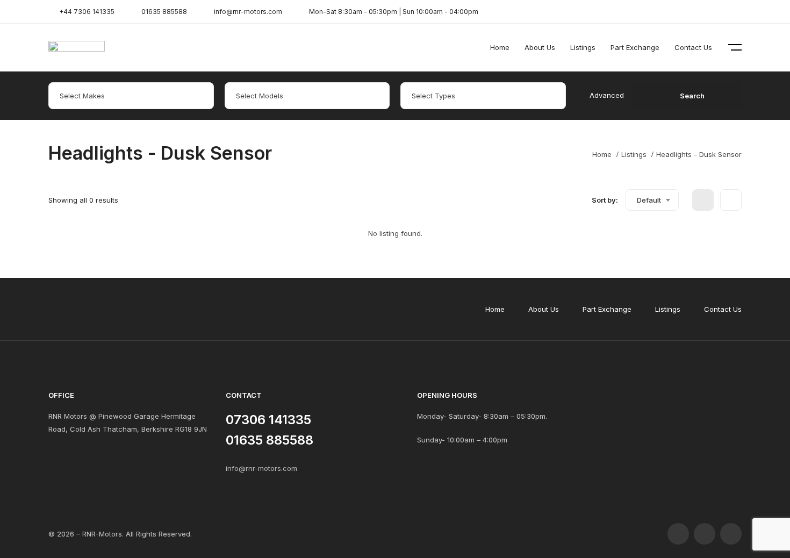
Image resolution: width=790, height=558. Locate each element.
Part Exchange (635, 47)
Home (499, 47)
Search (692, 95)
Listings (582, 47)
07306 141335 (268, 419)
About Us (540, 47)
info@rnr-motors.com (261, 468)
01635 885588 (269, 440)
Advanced (607, 95)
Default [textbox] (649, 200)
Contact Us (693, 47)
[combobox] (652, 200)
